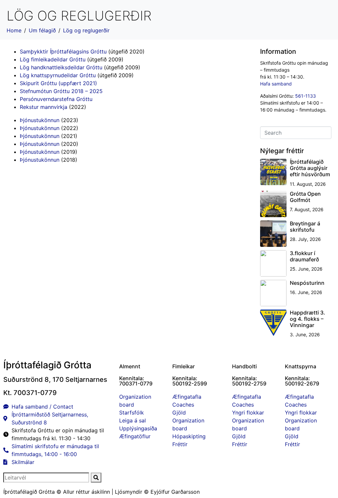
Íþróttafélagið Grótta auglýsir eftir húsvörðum (310, 168)
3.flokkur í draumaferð (304, 256)
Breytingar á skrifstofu (305, 226)
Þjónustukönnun (39, 120)
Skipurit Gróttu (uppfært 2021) (58, 83)
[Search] (96, 477)
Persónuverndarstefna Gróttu (56, 99)
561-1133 (305, 96)
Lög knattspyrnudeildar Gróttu (58, 75)
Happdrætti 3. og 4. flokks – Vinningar (307, 318)
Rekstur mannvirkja (43, 107)
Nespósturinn (307, 283)
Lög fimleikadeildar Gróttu (52, 59)
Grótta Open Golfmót (305, 196)
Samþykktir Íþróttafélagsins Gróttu (63, 51)
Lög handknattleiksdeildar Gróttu (61, 67)
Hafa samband (276, 83)
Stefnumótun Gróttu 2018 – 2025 (61, 91)
